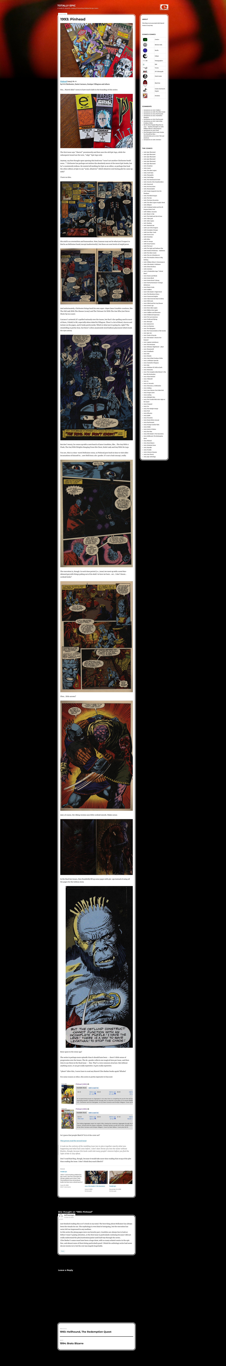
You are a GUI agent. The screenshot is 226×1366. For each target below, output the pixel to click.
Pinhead (63, 81)
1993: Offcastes (148, 413)
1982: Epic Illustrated (149, 157)
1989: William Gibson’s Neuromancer (154, 262)
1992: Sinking (147, 388)
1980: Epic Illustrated (149, 152)
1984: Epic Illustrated (149, 161)
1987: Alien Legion (149, 221)
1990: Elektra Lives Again (151, 310)
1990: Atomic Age (149, 305)
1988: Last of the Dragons (151, 228)
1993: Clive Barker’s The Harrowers (95, 1186)
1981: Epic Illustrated (149, 154)
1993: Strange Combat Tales (151, 424)
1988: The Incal (148, 246)
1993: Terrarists (148, 418)
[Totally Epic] (72, 1179)
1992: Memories (148, 369)
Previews (157, 96)
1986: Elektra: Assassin (150, 212)
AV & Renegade (159, 71)
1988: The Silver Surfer (159, 112)
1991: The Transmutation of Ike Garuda (155, 331)
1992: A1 (146, 381)
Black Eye (157, 83)
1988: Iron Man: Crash (150, 232)
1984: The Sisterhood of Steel (152, 179)
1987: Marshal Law (149, 225)
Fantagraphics (159, 60)
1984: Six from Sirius (149, 186)
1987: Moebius (148, 223)
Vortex (157, 68)
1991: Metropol (148, 321)
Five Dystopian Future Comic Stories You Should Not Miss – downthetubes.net (154, 134)
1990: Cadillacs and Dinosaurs (152, 312)
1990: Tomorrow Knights (151, 296)
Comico (157, 39)
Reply (62, 1251)
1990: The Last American (151, 317)
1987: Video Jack (148, 218)
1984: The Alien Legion (150, 170)
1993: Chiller (147, 427)
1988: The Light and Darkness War (153, 248)
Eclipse (157, 56)
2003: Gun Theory (149, 454)
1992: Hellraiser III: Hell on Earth (153, 367)
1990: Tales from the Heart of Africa (154, 299)
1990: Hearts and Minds (150, 276)
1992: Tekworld (148, 379)
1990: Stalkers (157, 110)
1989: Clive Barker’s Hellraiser (152, 264)
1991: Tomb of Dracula (150, 335)
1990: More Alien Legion (150, 308)
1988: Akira (147, 239)
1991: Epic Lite (148, 333)
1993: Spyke (147, 415)
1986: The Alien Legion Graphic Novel (154, 202)
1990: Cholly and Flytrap (150, 319)
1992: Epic (146, 365)
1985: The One (148, 198)
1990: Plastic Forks (149, 287)
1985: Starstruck (148, 184)
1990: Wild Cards (148, 301)
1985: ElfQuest (148, 205)
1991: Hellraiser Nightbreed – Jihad (153, 347)
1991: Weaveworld (149, 349)
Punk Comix (158, 76)
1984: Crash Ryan (148, 173)
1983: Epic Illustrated (149, 159)
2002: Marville (148, 447)
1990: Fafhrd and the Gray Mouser (153, 303)
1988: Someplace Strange (151, 230)
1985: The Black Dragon (150, 195)
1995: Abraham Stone (150, 445)
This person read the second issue (73, 1141)
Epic (156, 64)
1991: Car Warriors (149, 326)
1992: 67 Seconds (149, 383)
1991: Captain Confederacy (151, 342)
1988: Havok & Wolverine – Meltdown (154, 250)
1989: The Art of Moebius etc (152, 255)
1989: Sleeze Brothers (150, 266)
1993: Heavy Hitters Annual (151, 420)
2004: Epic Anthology (150, 457)
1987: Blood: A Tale (149, 214)
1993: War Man (148, 431)
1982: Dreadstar (148, 166)
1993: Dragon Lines (149, 392)
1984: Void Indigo (149, 177)
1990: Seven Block (149, 278)
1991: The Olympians (149, 328)
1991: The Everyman (149, 344)
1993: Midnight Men (149, 397)
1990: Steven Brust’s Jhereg (151, 280)
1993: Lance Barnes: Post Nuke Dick (154, 390)
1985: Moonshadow (149, 189)
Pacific (157, 50)
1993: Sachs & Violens (150, 429)
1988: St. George (148, 241)
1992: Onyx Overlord (149, 376)
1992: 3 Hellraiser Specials (151, 360)
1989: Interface (157, 139)
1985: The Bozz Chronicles (151, 200)
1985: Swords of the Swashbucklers (154, 182)
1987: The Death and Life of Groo (153, 216)
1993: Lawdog (147, 395)
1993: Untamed (148, 404)
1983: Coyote (147, 168)
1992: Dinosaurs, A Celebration (152, 386)
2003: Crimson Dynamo (150, 452)
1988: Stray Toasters (149, 244)
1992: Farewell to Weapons (151, 363)
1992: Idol (146, 353)
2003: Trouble (147, 450)
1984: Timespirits (149, 175)
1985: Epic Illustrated (149, 163)
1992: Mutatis (147, 356)
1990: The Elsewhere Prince (151, 294)
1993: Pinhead (148, 440)
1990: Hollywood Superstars (152, 315)
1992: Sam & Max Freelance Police (153, 358)
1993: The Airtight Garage (151, 408)
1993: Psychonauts (158, 114)
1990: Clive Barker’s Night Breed (153, 292)
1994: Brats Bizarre (149, 443)
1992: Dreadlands (149, 351)
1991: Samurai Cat (149, 324)
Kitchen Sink (158, 45)
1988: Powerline (148, 237)
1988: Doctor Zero (149, 234)
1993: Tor (146, 406)
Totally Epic (112, 1186)
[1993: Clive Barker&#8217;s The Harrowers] (96, 1177)
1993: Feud (156, 130)
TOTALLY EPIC (66, 5)
